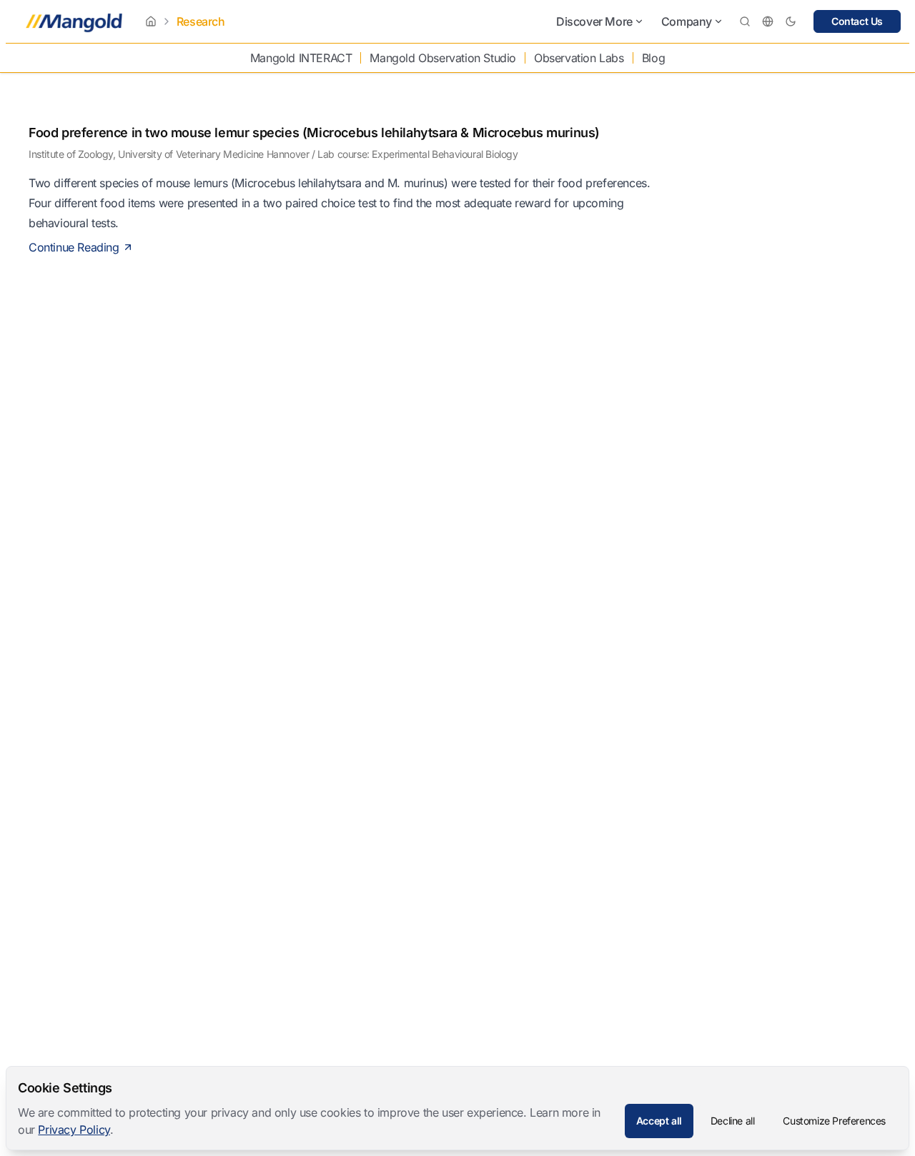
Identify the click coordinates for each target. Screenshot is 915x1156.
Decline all (733, 1121)
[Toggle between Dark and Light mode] (790, 21)
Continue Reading (74, 247)
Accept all (659, 1121)
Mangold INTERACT (301, 58)
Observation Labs (579, 58)
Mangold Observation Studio (443, 58)
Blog (653, 58)
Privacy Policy (73, 1129)
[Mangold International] (71, 21)
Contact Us (857, 21)
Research (201, 21)
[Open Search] (744, 21)
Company (686, 21)
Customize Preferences (834, 1121)
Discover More (594, 21)
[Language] (767, 21)
